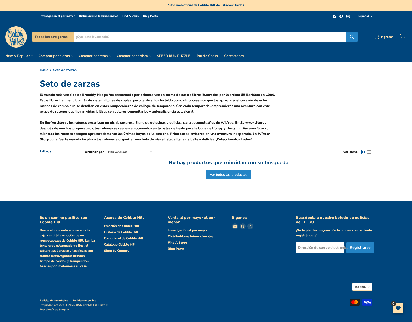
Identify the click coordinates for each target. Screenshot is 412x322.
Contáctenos (234, 56)
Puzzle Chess (207, 56)
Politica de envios (84, 301)
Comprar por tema (94, 56)
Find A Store (130, 16)
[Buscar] (352, 37)
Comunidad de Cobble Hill (123, 238)
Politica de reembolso (54, 301)
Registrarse (360, 247)
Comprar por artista (133, 56)
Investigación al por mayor (57, 16)
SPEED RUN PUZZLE (173, 56)
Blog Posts (150, 16)
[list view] (369, 152)
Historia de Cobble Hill (121, 232)
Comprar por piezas (55, 56)
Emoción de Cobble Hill (121, 226)
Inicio (44, 70)
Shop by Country (116, 251)
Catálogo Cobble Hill (119, 244)
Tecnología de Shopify (54, 310)
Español (363, 16)
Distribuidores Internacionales (98, 16)
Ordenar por (94, 152)
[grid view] (363, 152)
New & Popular (17, 56)
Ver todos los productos (228, 174)
